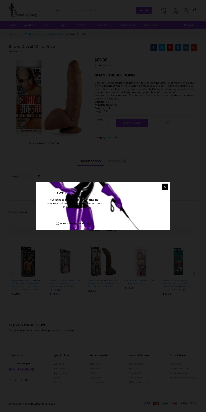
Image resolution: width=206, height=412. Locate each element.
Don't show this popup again (76, 223)
